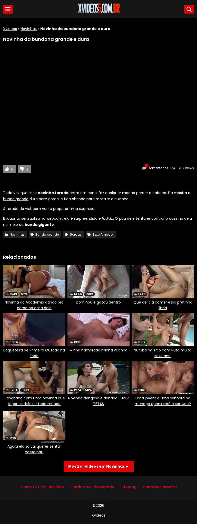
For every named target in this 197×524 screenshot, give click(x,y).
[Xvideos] (98, 12)
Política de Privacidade (92, 487)
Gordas (76, 234)
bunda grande (15, 198)
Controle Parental (160, 487)
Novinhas (29, 28)
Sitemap (128, 487)
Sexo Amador (103, 234)
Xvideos (10, 28)
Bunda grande (47, 234)
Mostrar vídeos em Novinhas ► (98, 466)
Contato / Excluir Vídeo (42, 487)
